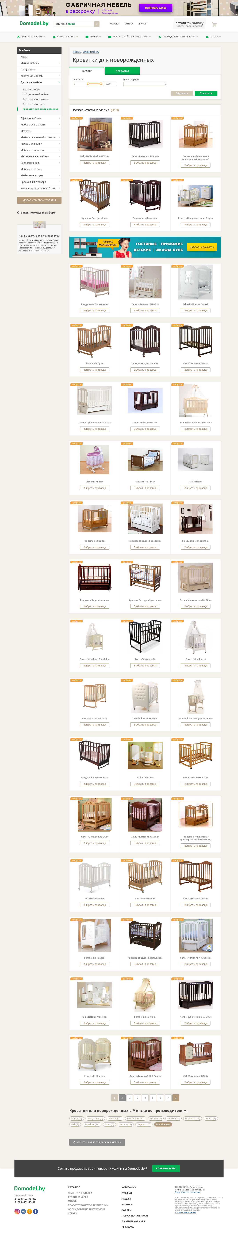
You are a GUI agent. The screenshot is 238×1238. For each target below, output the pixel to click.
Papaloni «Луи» (94, 363)
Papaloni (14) (92, 1124)
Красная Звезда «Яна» (95, 218)
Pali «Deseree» (145, 777)
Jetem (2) (211, 1118)
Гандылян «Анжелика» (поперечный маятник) (195, 158)
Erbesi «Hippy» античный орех (195, 218)
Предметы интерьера (33, 181)
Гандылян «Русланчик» (94, 777)
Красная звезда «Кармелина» (145, 957)
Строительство (66, 36)
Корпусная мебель (32, 75)
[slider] (88, 83)
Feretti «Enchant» (196, 659)
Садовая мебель (30, 162)
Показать (206, 93)
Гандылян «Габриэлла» (195, 540)
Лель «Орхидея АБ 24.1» (95, 836)
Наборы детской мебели (36, 94)
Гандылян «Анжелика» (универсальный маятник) (195, 838)
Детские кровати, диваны (36, 99)
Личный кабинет (133, 1221)
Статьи (127, 1193)
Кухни (24, 56)
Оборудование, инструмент (179, 36)
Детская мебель (32, 82)
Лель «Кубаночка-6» (145, 422)
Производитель (131, 79)
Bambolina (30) (135, 1118)
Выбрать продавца (94, 162)
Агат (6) (109, 1124)
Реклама (128, 1227)
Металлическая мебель (35, 156)
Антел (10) (126, 1124)
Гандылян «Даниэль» (145, 218)
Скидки (129, 23)
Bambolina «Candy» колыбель (196, 718)
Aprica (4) (76, 1118)
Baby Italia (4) (95, 1118)
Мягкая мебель (30, 63)
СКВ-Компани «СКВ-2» (195, 898)
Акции (126, 1198)
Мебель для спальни (33, 124)
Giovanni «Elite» (95, 481)
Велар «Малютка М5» (195, 777)
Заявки (127, 1210)
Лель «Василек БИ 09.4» (145, 156)
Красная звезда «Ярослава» (145, 540)
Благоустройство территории (130, 36)
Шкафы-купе (28, 69)
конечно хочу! (166, 1168)
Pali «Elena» (195, 481)
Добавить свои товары (39, 200)
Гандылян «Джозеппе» (145, 363)
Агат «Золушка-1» (145, 659)
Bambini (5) (115, 1118)
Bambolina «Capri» (94, 957)
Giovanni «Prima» (145, 481)
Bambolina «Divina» (145, 1016)
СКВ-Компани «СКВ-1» (195, 363)
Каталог (115, 23)
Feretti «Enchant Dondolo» (95, 659)
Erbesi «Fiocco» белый (195, 304)
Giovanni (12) (192, 1118)
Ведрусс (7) (144, 1124)
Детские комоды (31, 89)
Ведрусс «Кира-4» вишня (94, 600)
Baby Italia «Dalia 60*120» (94, 156)
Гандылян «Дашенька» (94, 304)
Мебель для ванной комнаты (38, 137)
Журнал (143, 23)
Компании (129, 1187)
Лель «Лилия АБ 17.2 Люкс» (145, 1076)
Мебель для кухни (31, 143)
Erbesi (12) (156, 1118)
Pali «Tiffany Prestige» (95, 1016)
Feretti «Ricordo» (95, 898)
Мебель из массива (32, 150)
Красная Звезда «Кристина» (145, 600)
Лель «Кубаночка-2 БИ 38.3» (196, 1016)
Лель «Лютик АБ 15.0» (94, 718)
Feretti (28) (173, 1118)
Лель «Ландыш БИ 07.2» (145, 304)
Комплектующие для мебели (38, 188)
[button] (79, 134)
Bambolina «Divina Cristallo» (196, 422)
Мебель (94, 36)
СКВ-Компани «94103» (195, 1076)
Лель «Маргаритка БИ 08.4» (196, 600)
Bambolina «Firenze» (145, 718)
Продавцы (122, 71)
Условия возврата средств (185, 1212)
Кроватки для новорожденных (40, 108)
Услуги (214, 36)
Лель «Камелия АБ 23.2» (145, 836)
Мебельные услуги (32, 175)
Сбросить (182, 93)
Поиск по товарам (135, 1215)
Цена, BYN (78, 79)
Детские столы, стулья (34, 104)
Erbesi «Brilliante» (94, 1076)
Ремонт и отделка (32, 36)
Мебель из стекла (31, 169)
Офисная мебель (31, 118)
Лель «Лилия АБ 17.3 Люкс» (196, 957)
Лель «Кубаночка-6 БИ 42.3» (95, 422)
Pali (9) (75, 1124)
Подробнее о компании (187, 1192)
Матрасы (26, 131)
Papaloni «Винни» (145, 898)
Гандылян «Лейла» (94, 540)
